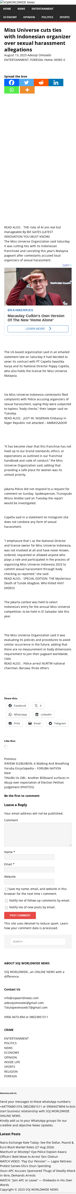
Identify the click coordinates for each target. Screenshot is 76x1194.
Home (7, 9)
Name (9, 852)
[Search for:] (38, 941)
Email (8, 864)
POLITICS (47, 17)
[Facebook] (11, 82)
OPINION (29, 17)
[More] (27, 90)
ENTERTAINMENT (42, 9)
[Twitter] (26, 82)
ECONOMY (10, 17)
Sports (65, 17)
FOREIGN (36, 60)
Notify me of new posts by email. (32, 907)
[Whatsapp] (11, 90)
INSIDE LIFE (12, 1062)
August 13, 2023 (15, 55)
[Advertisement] (38, 136)
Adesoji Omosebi (39, 55)
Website (10, 877)
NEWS (21, 9)
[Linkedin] (56, 82)
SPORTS (9, 1067)
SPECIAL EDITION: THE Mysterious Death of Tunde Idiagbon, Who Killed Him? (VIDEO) (37, 583)
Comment (11, 820)
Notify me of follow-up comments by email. (39, 900)
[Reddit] (41, 82)
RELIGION (11, 1071)
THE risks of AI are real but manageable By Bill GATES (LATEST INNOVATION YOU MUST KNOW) (32, 232)
